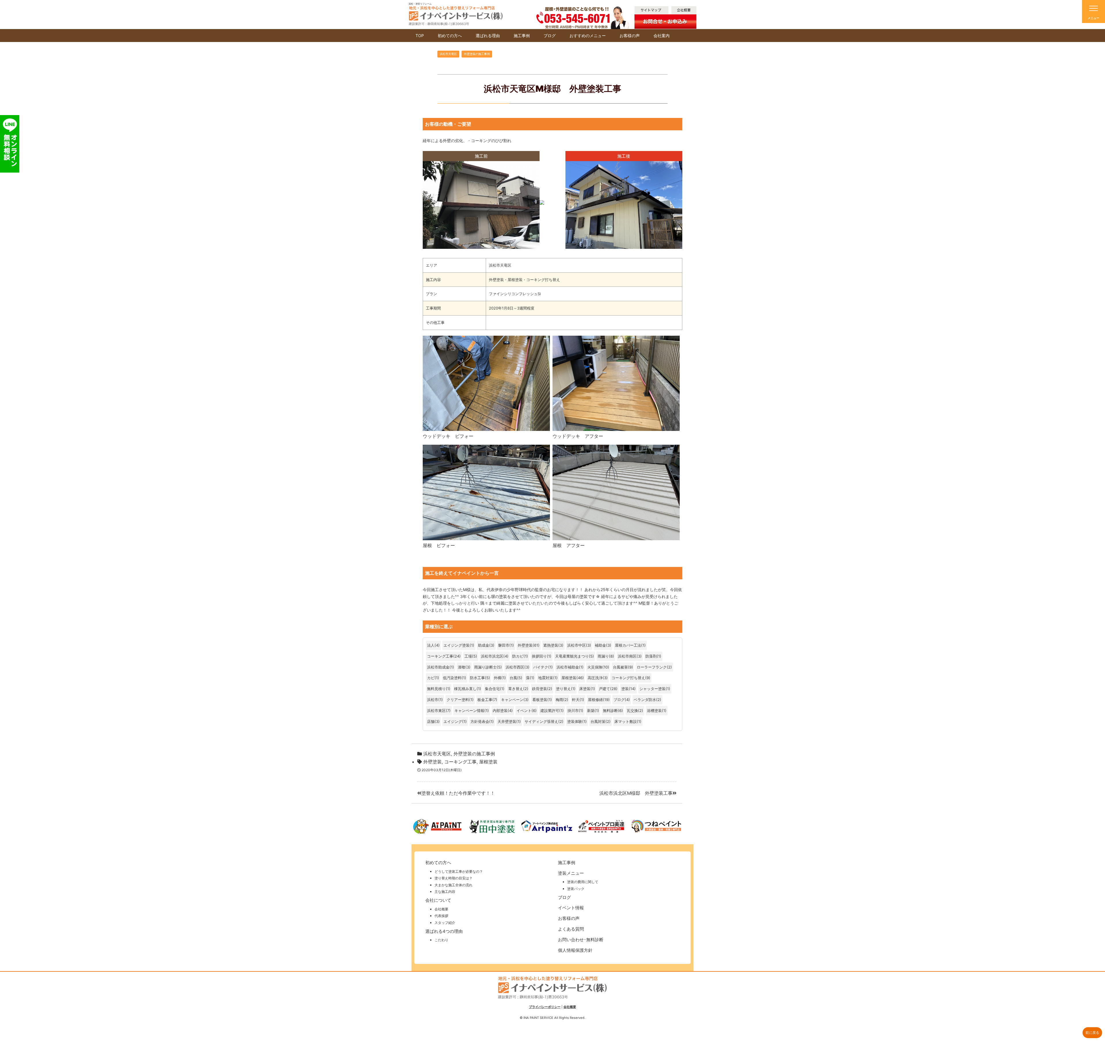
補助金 (600, 645)
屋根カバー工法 (628, 645)
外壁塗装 (525, 645)
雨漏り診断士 (485, 667)
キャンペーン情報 (469, 710)
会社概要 (441, 909)
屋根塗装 (568, 677)
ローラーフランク (652, 667)
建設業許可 (549, 710)
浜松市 (432, 699)
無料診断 (610, 710)
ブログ (550, 35)
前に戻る (1092, 1032)
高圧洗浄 (595, 677)
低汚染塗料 (452, 677)
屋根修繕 (595, 699)
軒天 (576, 699)
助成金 (483, 645)
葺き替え (515, 688)
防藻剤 (651, 656)
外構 (497, 677)
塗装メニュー (571, 873)
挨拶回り (539, 656)
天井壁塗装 (507, 721)
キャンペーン (512, 699)
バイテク (540, 667)
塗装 (625, 688)
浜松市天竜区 (448, 54)
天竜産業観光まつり (572, 656)
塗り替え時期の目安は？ (454, 878)
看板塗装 (539, 699)
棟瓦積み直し (465, 688)
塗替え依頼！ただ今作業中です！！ (458, 793)
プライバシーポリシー (545, 1007)
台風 (513, 677)
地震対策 (545, 677)
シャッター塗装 (652, 688)
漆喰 (461, 667)
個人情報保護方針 (575, 950)
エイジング (452, 721)
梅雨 (559, 699)
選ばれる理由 (488, 35)
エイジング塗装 (456, 645)
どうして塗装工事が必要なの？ (459, 871)
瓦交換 (632, 710)
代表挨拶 (441, 916)
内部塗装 (500, 710)
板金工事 (484, 699)
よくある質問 (571, 929)
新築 (591, 710)
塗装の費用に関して (582, 882)
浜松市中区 (576, 645)
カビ (431, 677)
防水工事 (477, 677)
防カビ (517, 656)
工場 (468, 656)
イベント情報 (571, 907)
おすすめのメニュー (587, 35)
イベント (524, 710)
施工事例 (522, 35)
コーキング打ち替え (628, 677)
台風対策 (597, 721)
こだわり (441, 940)
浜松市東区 (436, 710)
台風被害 (620, 667)
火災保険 (594, 667)
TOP (420, 35)
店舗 (431, 721)
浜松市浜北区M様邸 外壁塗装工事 (635, 793)
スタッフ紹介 (445, 922)
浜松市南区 (627, 656)
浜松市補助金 (568, 667)
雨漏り (603, 656)
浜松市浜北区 (492, 656)
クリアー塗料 (458, 699)
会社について (438, 900)
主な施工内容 (445, 891)
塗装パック (575, 889)
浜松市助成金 (438, 667)
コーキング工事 (440, 656)
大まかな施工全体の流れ (454, 885)
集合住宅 (492, 688)
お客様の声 (630, 35)
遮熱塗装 (550, 645)
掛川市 (573, 710)
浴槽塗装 (654, 710)
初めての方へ (450, 35)
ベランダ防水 (645, 699)
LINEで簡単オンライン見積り (12, 144)
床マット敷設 (625, 721)
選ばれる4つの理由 (444, 931)
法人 (431, 645)
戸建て (604, 688)
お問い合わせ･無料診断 (580, 939)
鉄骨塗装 (539, 688)
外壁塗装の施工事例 (477, 54)
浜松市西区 (515, 667)
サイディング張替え (541, 721)
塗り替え (563, 688)
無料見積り (436, 688)
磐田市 (503, 645)
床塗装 (584, 688)
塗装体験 (574, 721)
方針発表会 (479, 721)
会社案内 (662, 35)
